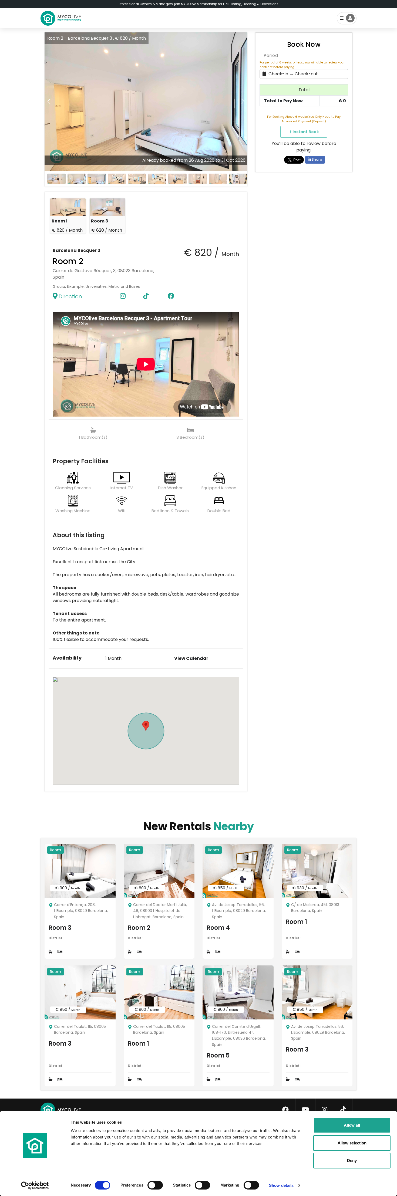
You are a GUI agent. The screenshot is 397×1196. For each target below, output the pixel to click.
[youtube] (305, 1110)
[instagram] (324, 1110)
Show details (281, 1185)
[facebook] (285, 1110)
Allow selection (352, 1143)
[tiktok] (343, 1110)
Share (316, 159)
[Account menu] (346, 18)
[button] (242, 101)
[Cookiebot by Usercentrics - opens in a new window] (35, 1185)
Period (271, 55)
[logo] (61, 18)
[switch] (150, 1184)
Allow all (352, 1125)
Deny (352, 1160)
